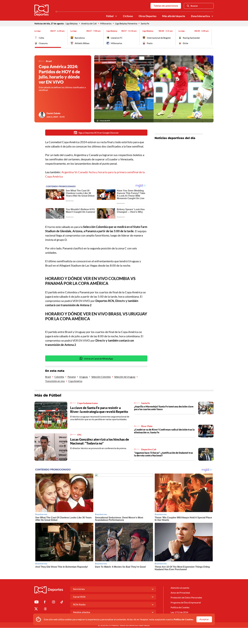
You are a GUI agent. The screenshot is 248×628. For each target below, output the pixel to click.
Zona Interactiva (200, 16)
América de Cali (89, 23)
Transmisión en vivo (55, 381)
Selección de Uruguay (124, 376)
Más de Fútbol (47, 395)
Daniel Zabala (53, 113)
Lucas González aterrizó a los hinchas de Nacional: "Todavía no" (99, 441)
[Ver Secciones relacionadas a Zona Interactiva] (212, 16)
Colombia (59, 376)
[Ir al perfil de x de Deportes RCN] (36, 609)
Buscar (194, 6)
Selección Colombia (101, 376)
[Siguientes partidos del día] (211, 37)
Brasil (48, 376)
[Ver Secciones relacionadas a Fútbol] (116, 16)
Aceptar (204, 619)
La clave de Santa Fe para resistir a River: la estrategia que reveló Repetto (99, 410)
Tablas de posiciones (166, 5)
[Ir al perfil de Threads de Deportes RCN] (45, 609)
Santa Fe (145, 23)
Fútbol (110, 16)
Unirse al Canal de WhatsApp (98, 358)
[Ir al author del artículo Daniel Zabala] (42, 115)
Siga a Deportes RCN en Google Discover (99, 132)
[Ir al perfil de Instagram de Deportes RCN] (53, 602)
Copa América (75, 381)
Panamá (72, 376)
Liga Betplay (72, 23)
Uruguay (83, 376)
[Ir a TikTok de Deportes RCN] (62, 602)
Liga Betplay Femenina (126, 23)
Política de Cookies (183, 619)
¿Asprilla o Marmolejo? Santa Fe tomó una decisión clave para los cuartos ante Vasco (163, 408)
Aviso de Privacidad (180, 592)
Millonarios (106, 23)
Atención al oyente (180, 587)
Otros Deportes (147, 16)
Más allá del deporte (173, 16)
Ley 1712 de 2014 (179, 612)
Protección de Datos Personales (186, 597)
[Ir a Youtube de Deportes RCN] (36, 602)
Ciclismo (128, 16)
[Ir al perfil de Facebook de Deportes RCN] (44, 602)
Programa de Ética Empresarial (186, 602)
